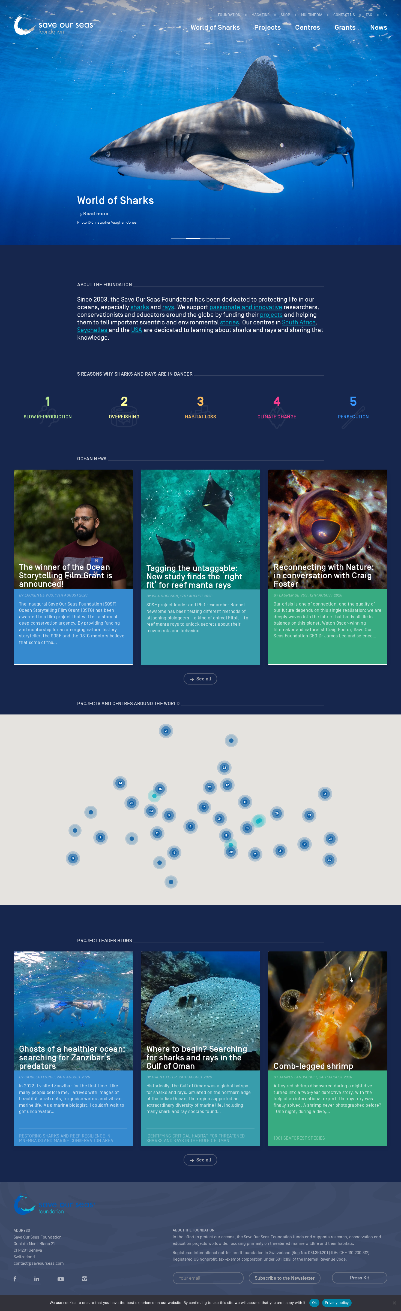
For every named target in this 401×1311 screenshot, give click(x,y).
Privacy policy (337, 1302)
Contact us (344, 15)
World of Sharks (215, 27)
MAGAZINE (261, 15)
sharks (139, 307)
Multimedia (312, 15)
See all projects (203, 810)
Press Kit (359, 1278)
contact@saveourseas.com (39, 1263)
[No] (394, 1303)
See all (203, 679)
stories (229, 322)
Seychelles (93, 329)
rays (168, 307)
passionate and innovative (246, 307)
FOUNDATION (229, 15)
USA (136, 329)
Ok (314, 1302)
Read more (96, 214)
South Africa (299, 322)
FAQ (369, 15)
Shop (285, 15)
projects (271, 314)
